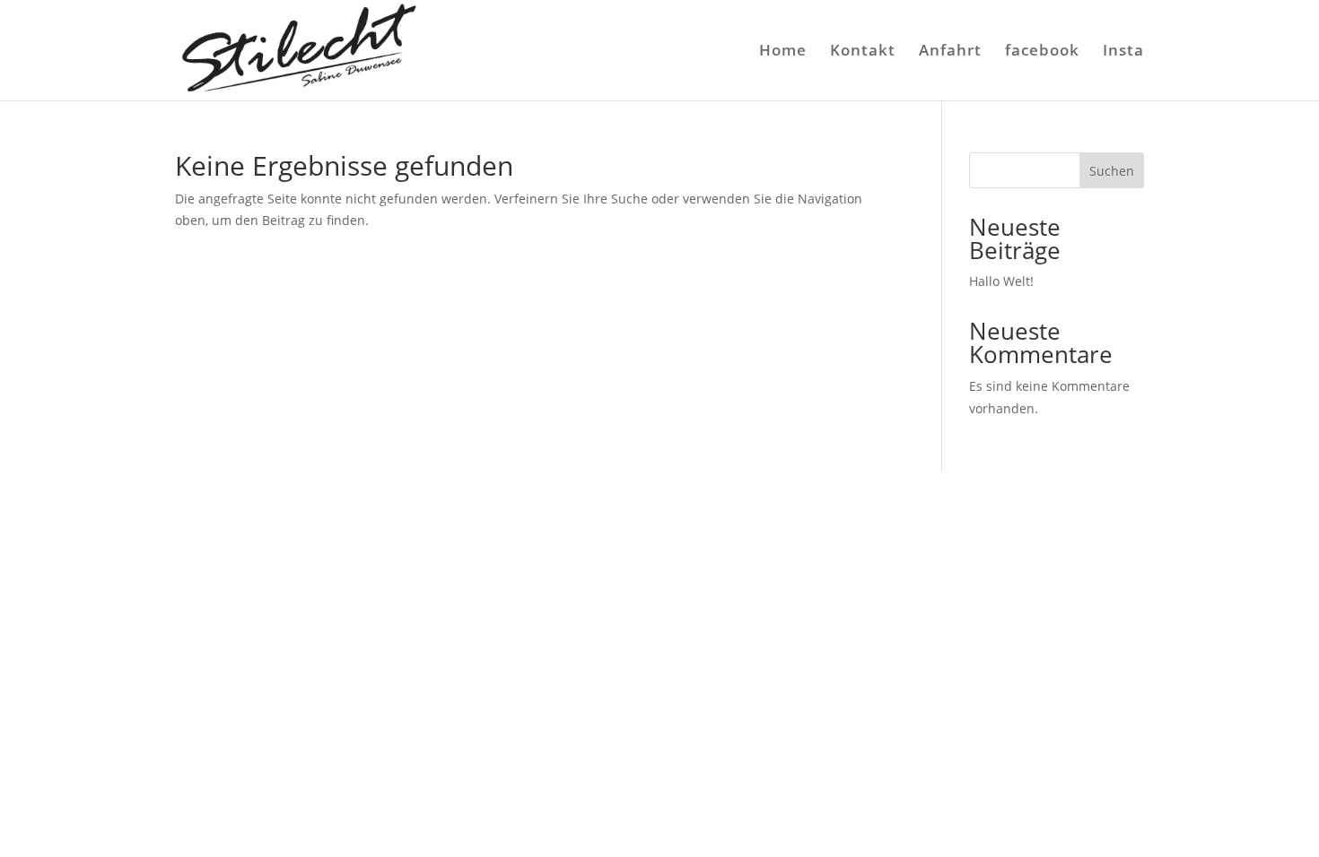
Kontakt (862, 52)
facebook (1042, 52)
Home (783, 52)
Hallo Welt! (1001, 281)
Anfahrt (950, 52)
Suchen (1111, 170)
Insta (1123, 52)
